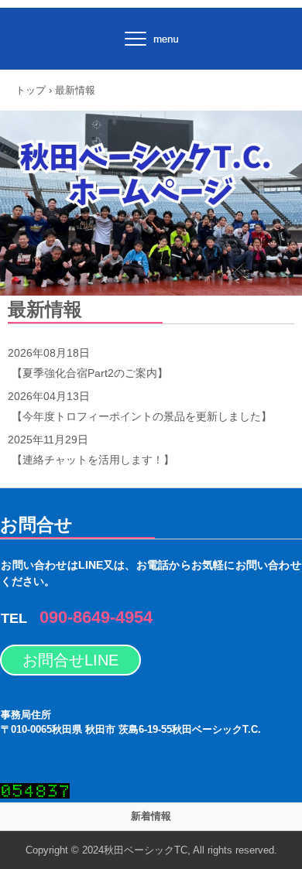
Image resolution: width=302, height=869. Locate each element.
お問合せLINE (70, 660)
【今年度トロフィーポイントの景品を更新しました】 (142, 416)
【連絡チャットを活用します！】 (93, 459)
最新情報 (45, 309)
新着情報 (151, 816)
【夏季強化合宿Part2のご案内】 (90, 373)
